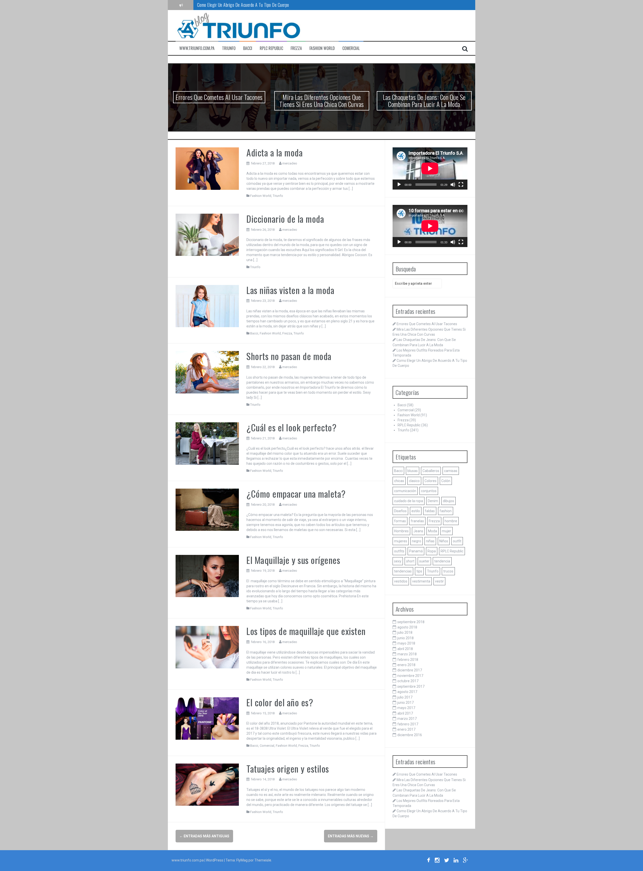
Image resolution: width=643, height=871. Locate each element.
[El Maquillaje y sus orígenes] (207, 576)
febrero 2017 (407, 724)
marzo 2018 (407, 654)
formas (400, 521)
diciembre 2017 (409, 670)
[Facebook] (428, 861)
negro (416, 541)
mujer (446, 531)
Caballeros (430, 471)
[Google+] (465, 861)
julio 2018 (404, 632)
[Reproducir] (399, 184)
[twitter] (446, 861)
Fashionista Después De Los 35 (222, 5)
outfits (399, 551)
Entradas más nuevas (350, 836)
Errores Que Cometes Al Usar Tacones (219, 97)
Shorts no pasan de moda (289, 356)
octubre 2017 (407, 681)
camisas (450, 471)
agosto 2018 (407, 627)
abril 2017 (405, 713)
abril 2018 (405, 649)
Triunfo (229, 48)
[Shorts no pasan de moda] (207, 372)
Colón (445, 481)
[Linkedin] (456, 861)
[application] (430, 168)
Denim (433, 501)
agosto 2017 (407, 692)
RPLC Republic (271, 48)
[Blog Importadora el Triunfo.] (238, 25)
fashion (446, 511)
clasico (414, 481)
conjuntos (429, 491)
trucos (448, 571)
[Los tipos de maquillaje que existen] (207, 647)
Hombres (401, 531)
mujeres (400, 541)
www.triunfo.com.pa (197, 48)
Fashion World (322, 48)
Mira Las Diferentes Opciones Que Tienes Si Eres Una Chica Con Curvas (321, 100)
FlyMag (242, 860)
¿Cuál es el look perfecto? (291, 427)
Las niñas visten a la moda (290, 290)
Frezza (296, 48)
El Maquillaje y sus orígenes (293, 559)
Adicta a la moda (274, 152)
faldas (430, 511)
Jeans (418, 531)
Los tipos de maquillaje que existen (306, 630)
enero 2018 (406, 665)
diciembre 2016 (409, 735)
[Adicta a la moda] (207, 168)
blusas (412, 471)
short (410, 561)
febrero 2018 (407, 660)
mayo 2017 (406, 708)
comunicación (405, 491)
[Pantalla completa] (460, 184)
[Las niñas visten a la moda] (207, 306)
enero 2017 (406, 729)
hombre (451, 521)
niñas (430, 541)
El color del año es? (279, 702)
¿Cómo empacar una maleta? (296, 493)
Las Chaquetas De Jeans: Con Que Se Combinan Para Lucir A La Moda (424, 100)
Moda (432, 531)
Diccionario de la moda (285, 218)
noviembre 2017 (410, 676)
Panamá (416, 551)
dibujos (448, 501)
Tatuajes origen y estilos (287, 768)
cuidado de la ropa (408, 501)
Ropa (431, 551)
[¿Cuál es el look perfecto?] (207, 443)
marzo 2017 (407, 719)
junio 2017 (405, 703)
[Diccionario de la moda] (207, 235)
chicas (399, 481)
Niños (443, 541)
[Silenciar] (452, 184)
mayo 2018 (406, 643)
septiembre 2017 (410, 686)
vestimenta (421, 581)
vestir (439, 581)
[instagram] (437, 861)
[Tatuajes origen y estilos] (207, 784)
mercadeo (289, 163)
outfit (457, 541)
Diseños (400, 511)
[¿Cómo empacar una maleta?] (207, 509)
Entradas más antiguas (204, 836)
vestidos (400, 581)
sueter (424, 561)
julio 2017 (404, 697)
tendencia (442, 561)
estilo (415, 511)
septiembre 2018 (410, 622)
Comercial (351, 48)
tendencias (403, 571)
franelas (417, 521)
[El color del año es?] (207, 718)
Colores (430, 481)
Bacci (247, 48)
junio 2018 (405, 638)
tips (419, 571)
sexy (397, 561)
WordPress (215, 860)
